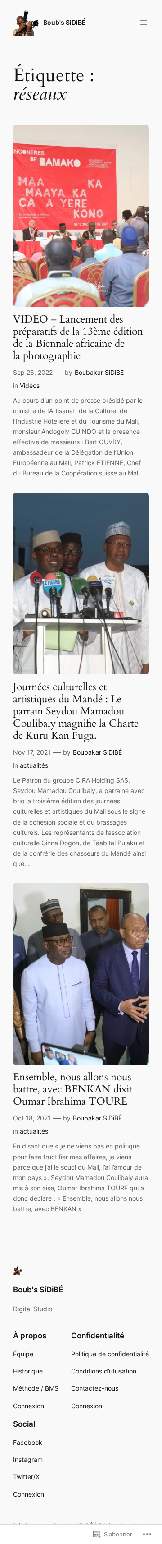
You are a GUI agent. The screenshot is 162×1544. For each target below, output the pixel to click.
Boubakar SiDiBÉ (99, 372)
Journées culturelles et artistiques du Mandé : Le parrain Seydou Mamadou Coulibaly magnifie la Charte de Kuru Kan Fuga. (76, 711)
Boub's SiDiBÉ (64, 22)
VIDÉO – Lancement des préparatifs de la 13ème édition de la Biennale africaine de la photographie (78, 337)
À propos (29, 1335)
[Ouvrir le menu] (143, 22)
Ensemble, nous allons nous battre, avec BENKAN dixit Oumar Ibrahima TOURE (72, 1089)
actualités (34, 765)
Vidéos (30, 385)
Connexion (28, 1406)
